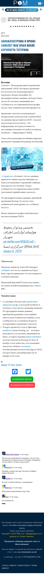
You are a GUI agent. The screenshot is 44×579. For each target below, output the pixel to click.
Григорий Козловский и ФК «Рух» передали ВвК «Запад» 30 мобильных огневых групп (24, 19)
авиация (4, 364)
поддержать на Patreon (22, 385)
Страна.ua (7, 176)
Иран (13, 364)
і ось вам (24, 551)
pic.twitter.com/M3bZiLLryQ (18, 241)
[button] (11, 26)
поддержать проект (22, 379)
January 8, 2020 (12, 251)
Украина (19, 364)
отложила (25, 346)
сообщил (5, 270)
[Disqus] (22, 418)
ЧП (9, 364)
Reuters (5, 207)
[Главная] (20, 3)
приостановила (33, 336)
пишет (37, 285)
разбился (7, 330)
